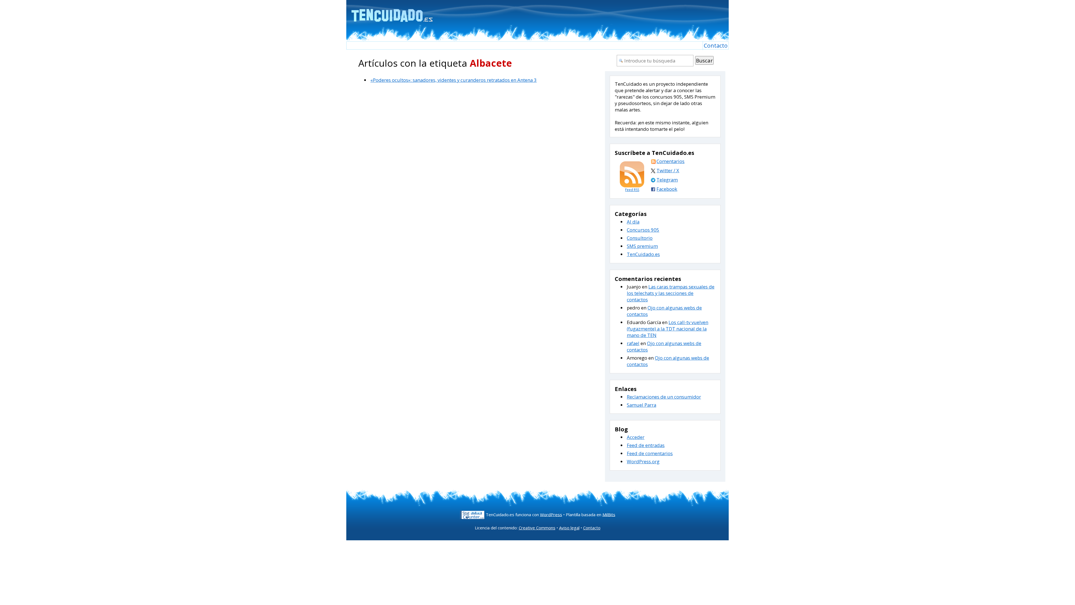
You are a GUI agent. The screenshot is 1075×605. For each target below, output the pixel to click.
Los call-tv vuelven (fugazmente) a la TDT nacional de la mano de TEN (667, 328)
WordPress (551, 514)
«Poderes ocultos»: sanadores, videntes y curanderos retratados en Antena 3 (453, 80)
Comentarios (670, 161)
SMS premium (642, 246)
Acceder (635, 437)
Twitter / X (667, 170)
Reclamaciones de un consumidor (664, 397)
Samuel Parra (641, 405)
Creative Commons (537, 527)
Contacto (716, 45)
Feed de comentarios (650, 453)
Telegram (667, 179)
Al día (633, 221)
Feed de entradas (646, 445)
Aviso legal (569, 527)
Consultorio (640, 238)
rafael (633, 343)
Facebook (666, 189)
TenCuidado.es (643, 254)
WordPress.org (643, 461)
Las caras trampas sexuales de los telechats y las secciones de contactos (670, 293)
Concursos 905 (643, 230)
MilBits (608, 514)
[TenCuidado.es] (391, 12)
